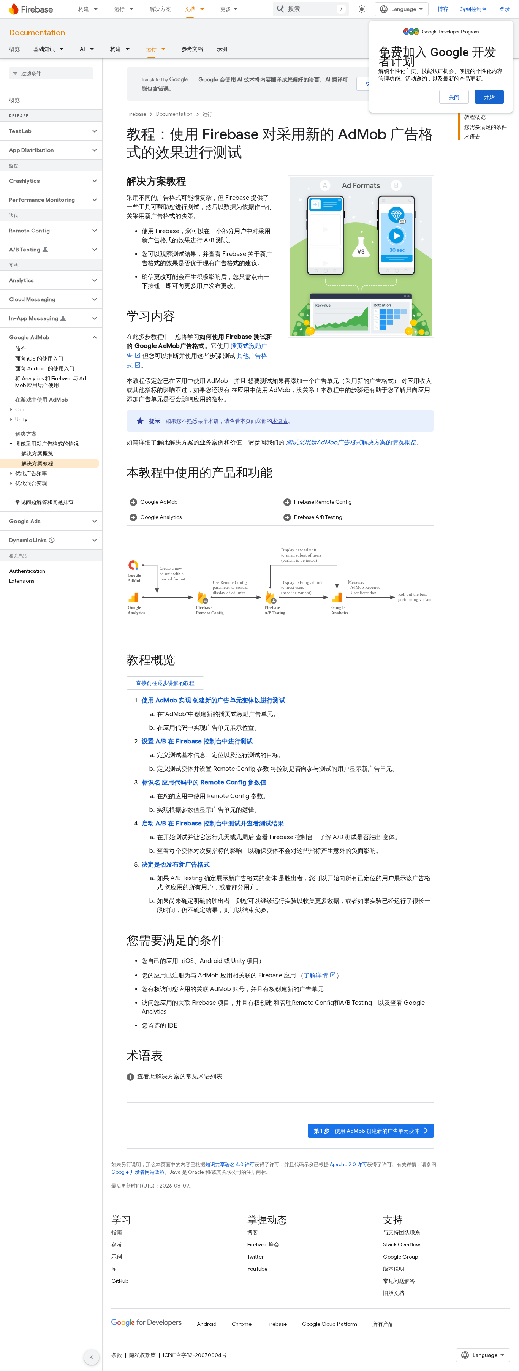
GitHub (119, 1281)
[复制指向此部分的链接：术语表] (170, 1056)
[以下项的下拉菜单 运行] (134, 9)
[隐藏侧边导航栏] (91, 1357)
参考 (116, 1244)
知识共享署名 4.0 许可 (230, 1164)
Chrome (242, 1323)
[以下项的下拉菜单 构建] (98, 9)
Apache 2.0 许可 (348, 1164)
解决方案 (160, 9)
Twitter (255, 1256)
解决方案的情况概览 (351, 442)
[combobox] (311, 9)
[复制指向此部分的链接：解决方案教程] (194, 182)
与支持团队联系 (401, 1232)
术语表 (280, 420)
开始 (489, 96)
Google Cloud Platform (329, 1323)
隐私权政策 (142, 1355)
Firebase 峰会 (263, 1244)
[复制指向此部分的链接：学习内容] (182, 317)
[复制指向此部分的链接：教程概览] (182, 661)
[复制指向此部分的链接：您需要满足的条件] (231, 941)
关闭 (454, 97)
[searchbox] (51, 73)
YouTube (257, 1268)
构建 (83, 9)
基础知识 (44, 49)
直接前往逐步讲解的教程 (165, 683)
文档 (190, 9)
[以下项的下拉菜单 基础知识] (64, 49)
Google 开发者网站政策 (138, 1172)
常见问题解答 (399, 1281)
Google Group (400, 1256)
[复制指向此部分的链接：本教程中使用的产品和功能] (280, 473)
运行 (119, 9)
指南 (116, 1232)
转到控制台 (473, 9)
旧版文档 (393, 1293)
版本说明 (393, 1268)
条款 (116, 1355)
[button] (45, 131)
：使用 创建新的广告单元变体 (371, 1130)
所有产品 (383, 1323)
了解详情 (316, 975)
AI (82, 49)
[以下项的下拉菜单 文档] (204, 9)
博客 (443, 9)
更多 (225, 9)
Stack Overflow (401, 1244)
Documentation (37, 33)
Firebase (136, 114)
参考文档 (192, 49)
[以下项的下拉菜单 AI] (94, 49)
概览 (14, 49)
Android (207, 1323)
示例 (222, 49)
